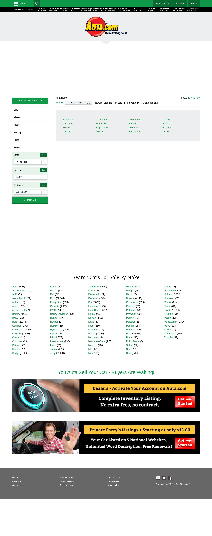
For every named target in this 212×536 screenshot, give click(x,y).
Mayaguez (101, 123)
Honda (53, 317)
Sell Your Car (163, 3)
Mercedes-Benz (96, 341)
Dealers (180, 3)
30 (189, 97)
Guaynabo (101, 119)
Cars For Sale (66, 477)
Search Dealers (67, 481)
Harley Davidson (59, 314)
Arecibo (100, 131)
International (56, 341)
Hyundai (54, 329)
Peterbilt (130, 310)
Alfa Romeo (18, 290)
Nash (129, 294)
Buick (15, 321)
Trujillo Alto (102, 127)
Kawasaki (93, 294)
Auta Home (61, 97)
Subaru (168, 294)
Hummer (54, 325)
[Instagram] (158, 478)
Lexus (91, 314)
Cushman (17, 341)
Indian (53, 333)
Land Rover (94, 310)
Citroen (16, 337)
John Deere (94, 286)
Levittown (134, 127)
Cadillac (16, 325)
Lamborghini (94, 306)
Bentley (16, 314)
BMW (15, 317)
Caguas (67, 131)
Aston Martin (19, 298)
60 (193, 97)
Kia (90, 302)
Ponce (66, 127)
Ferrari (53, 290)
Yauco (165, 131)
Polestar (130, 321)
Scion (129, 349)
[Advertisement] (98, 68)
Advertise (16, 481)
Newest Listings (67, 485)
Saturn (129, 345)
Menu (22, 3)
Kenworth (93, 298)
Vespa (167, 317)
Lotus (91, 321)
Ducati (53, 286)
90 (198, 97)
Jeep (52, 353)
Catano (166, 119)
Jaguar (54, 349)
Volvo (167, 325)
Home (15, 477)
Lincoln (92, 317)
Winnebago (170, 333)
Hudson (54, 321)
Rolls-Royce (132, 341)
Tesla (167, 306)
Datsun (16, 345)
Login (194, 3)
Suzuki (168, 302)
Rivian (129, 337)
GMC (53, 310)
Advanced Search (30, 100)
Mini (90, 353)
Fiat (52, 294)
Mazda (91, 333)
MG (90, 349)
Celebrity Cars (114, 477)
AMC (15, 294)
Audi (14, 306)
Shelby (130, 353)
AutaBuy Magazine (180, 484)
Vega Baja (134, 131)
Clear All (30, 200)
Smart (167, 286)
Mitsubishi (131, 286)
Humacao (167, 127)
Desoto (16, 349)
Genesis (54, 306)
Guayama (167, 123)
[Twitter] (164, 478)
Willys (167, 329)
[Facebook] (170, 478)
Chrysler (16, 333)
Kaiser (91, 290)
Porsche (130, 329)
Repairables (113, 481)
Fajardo (133, 123)
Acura (15, 286)
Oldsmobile (132, 302)
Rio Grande (135, 119)
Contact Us (17, 485)
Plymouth (131, 314)
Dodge (15, 353)
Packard (130, 306)
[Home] (106, 26)
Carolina (67, 123)
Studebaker (170, 290)
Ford (52, 298)
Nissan (130, 298)
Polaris (130, 317)
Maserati (93, 329)
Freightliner (56, 302)
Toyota (167, 310)
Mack (91, 325)
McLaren (93, 337)
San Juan (68, 119)
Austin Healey (19, 310)
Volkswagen (170, 321)
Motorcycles (113, 485)
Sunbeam (169, 298)
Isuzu (53, 345)
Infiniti (53, 337)
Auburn (16, 302)
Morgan (130, 290)
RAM (129, 333)
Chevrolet (17, 329)
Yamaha (168, 337)
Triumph (168, 314)
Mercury (92, 345)
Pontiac (130, 325)
